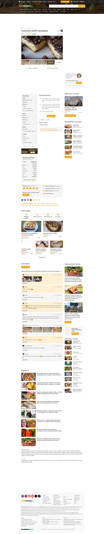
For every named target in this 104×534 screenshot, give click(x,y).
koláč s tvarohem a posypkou (73, 450)
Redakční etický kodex (57, 504)
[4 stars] (33, 188)
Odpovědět (25, 282)
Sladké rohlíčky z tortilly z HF (77, 131)
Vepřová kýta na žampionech (76, 341)
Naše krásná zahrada (47, 503)
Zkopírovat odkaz (39, 200)
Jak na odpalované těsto (65, 506)
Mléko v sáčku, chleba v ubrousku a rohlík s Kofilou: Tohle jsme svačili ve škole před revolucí (72, 316)
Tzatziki (77, 508)
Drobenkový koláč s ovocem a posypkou (56, 249)
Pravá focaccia (37, 508)
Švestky (54, 9)
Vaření (39, 203)
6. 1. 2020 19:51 (58, 286)
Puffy (74, 391)
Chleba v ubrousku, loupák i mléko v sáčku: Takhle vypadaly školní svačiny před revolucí (49, 393)
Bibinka (26, 354)
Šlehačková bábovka (44, 508)
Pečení (42, 203)
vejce (34, 460)
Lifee (75, 503)
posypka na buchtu (25, 450)
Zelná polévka (51, 508)
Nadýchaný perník (73, 513)
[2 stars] (27, 188)
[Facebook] (22, 496)
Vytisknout (34, 200)
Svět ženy (45, 501)
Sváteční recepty (50, 205)
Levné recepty (63, 11)
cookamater (75, 373)
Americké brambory (74, 506)
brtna (74, 348)
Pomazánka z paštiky (77, 372)
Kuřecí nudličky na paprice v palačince (77, 141)
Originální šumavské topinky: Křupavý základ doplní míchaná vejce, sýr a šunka (73, 520)
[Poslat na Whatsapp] (28, 200)
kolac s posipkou (62, 454)
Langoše (58, 513)
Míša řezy (48, 513)
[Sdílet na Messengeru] (25, 200)
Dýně (76, 9)
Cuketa (68, 9)
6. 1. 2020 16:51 (58, 325)
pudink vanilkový (71, 460)
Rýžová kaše (23, 525)
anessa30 (52, 253)
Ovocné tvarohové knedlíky (47, 512)
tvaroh (47, 460)
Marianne (76, 500)
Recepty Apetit (46, 500)
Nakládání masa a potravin (44, 506)
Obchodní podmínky (57, 501)
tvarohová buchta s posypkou (41, 450)
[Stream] (36, 496)
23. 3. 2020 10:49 (58, 274)
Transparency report (67, 503)
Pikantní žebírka (76, 151)
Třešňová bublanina (64, 508)
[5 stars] (36, 188)
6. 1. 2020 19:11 (58, 295)
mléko (65, 460)
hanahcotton (38, 253)
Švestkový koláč (29, 515)
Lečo (69, 513)
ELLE (75, 501)
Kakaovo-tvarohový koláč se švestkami (77, 390)
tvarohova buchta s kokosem (33, 454)
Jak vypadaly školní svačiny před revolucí (50, 523)
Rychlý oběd (80, 513)
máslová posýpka (53, 454)
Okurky (50, 9)
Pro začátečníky (30, 203)
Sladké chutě (54, 203)
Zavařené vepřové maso (77, 347)
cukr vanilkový (60, 460)
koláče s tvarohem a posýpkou (28, 452)
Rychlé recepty (31, 11)
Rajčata (72, 9)
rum (53, 460)
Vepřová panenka (72, 508)
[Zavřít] (61, 271)
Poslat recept (36, 200)
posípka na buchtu (47, 452)
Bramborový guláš (62, 512)
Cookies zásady (56, 500)
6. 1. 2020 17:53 (58, 314)
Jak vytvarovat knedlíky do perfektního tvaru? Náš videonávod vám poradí (48, 402)
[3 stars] (30, 188)
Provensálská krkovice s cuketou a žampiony (77, 368)
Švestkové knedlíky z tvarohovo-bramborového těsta (77, 384)
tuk (29, 460)
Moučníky (35, 9)
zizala (58, 30)
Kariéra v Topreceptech (67, 499)
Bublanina (23, 515)
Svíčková (32, 508)
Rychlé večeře (38, 11)
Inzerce (64, 496)
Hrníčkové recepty (23, 11)
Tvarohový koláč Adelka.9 (26, 249)
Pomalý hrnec (53, 509)
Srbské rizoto (76, 352)
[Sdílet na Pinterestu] (31, 200)
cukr (31, 460)
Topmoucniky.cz (77, 498)
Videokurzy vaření (46, 499)
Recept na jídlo (46, 496)
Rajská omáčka (55, 512)
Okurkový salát (29, 513)
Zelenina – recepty (35, 506)
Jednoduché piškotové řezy (76, 125)
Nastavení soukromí (57, 496)
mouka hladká (24, 460)
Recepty (25, 28)
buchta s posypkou (30, 455)
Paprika (63, 9)
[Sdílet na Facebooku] (22, 200)
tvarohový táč (39, 452)
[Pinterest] (26, 496)
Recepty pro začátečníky (54, 11)
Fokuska (45, 236)
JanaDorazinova (28, 345)
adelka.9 (23, 253)
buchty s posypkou (44, 454)
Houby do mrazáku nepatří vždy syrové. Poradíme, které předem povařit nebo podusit (48, 440)
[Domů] (22, 28)
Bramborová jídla (47, 509)
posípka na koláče (65, 452)
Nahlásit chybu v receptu (30, 146)
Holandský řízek (42, 513)
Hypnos (74, 369)
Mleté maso (35, 509)
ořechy (80, 460)
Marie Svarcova (24, 238)
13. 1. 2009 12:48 (58, 337)
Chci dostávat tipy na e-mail (72, 80)
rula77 (74, 343)
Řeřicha (80, 506)
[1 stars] (24, 188)
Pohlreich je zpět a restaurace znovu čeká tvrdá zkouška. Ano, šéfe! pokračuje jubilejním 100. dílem (49, 412)
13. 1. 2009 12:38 (58, 354)
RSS (64, 498)
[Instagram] (29, 496)
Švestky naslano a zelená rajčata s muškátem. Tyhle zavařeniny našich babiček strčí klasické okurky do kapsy (50, 431)
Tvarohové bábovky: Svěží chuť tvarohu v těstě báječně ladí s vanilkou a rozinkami (49, 383)
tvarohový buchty (70, 454)
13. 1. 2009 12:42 (58, 345)
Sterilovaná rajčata (37, 512)
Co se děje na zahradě (25, 508)
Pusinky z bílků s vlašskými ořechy (71, 108)
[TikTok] (39, 496)
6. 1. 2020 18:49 (58, 303)
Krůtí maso (30, 509)
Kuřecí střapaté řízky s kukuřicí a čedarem (77, 146)
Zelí (79, 9)
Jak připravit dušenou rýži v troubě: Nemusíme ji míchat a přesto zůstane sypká (72, 524)
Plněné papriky (30, 512)
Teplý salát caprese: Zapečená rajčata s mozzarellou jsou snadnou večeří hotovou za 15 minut (50, 375)
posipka (32, 450)
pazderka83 (75, 363)
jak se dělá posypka (56, 452)
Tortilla (51, 506)
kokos (77, 460)
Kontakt (64, 504)
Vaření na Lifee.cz (46, 498)
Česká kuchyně (45, 11)
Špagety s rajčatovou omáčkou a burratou (77, 136)
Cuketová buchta (64, 513)
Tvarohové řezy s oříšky (50, 233)
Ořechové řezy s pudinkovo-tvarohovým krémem (29, 234)
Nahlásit (64, 501)
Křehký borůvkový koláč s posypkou (41, 249)
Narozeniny (56, 205)
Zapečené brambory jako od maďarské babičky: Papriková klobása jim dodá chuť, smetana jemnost (73, 297)
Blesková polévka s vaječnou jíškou (27, 524)
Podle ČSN (59, 9)
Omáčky (30, 9)
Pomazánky (29, 506)
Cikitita (66, 112)
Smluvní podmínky (56, 503)
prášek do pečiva (40, 460)
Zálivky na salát (57, 508)
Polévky (39, 9)
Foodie (64, 500)
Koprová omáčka (35, 513)
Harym (74, 353)
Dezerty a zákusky (56, 506)
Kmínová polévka (77, 377)
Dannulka (74, 358)
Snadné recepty (25, 205)
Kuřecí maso (44, 9)
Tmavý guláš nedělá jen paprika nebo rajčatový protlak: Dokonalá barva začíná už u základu (72, 522)
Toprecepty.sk (77, 496)
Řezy (33, 28)
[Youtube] (32, 496)
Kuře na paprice (53, 513)
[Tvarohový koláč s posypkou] (27, 279)
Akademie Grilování (23, 9)
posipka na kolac (53, 450)
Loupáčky (75, 356)
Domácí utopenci (36, 515)
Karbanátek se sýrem (77, 361)
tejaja (26, 295)
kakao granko (24, 462)
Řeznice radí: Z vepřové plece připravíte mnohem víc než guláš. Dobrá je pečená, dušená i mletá (48, 421)
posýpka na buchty (61, 450)
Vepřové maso (41, 509)
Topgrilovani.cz (77, 499)
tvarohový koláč (74, 452)
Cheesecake (68, 512)
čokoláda (30, 462)
